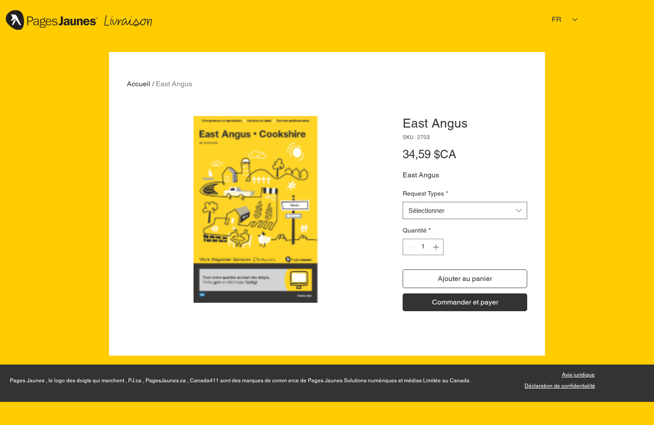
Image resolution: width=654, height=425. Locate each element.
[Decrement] (409, 247)
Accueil (138, 84)
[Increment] (436, 247)
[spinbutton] (423, 247)
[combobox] (465, 210)
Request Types (425, 193)
